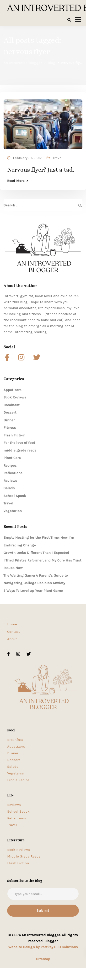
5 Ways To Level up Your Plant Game (33, 590)
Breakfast (12, 405)
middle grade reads (20, 450)
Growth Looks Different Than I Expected (36, 552)
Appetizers (13, 390)
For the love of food (19, 442)
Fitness (10, 427)
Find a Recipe (18, 780)
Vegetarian (13, 511)
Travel (58, 158)
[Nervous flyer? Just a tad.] (43, 122)
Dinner (9, 420)
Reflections (13, 473)
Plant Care (12, 458)
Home (12, 624)
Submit (43, 910)
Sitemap (43, 959)
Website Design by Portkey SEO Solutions (43, 947)
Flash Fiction (14, 435)
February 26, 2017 (27, 158)
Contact (13, 631)
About (12, 639)
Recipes (10, 465)
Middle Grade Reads (24, 856)
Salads (9, 488)
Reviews (10, 480)
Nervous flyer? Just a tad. (40, 170)
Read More (16, 181)
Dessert (10, 412)
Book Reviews (15, 397)
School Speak (15, 495)
